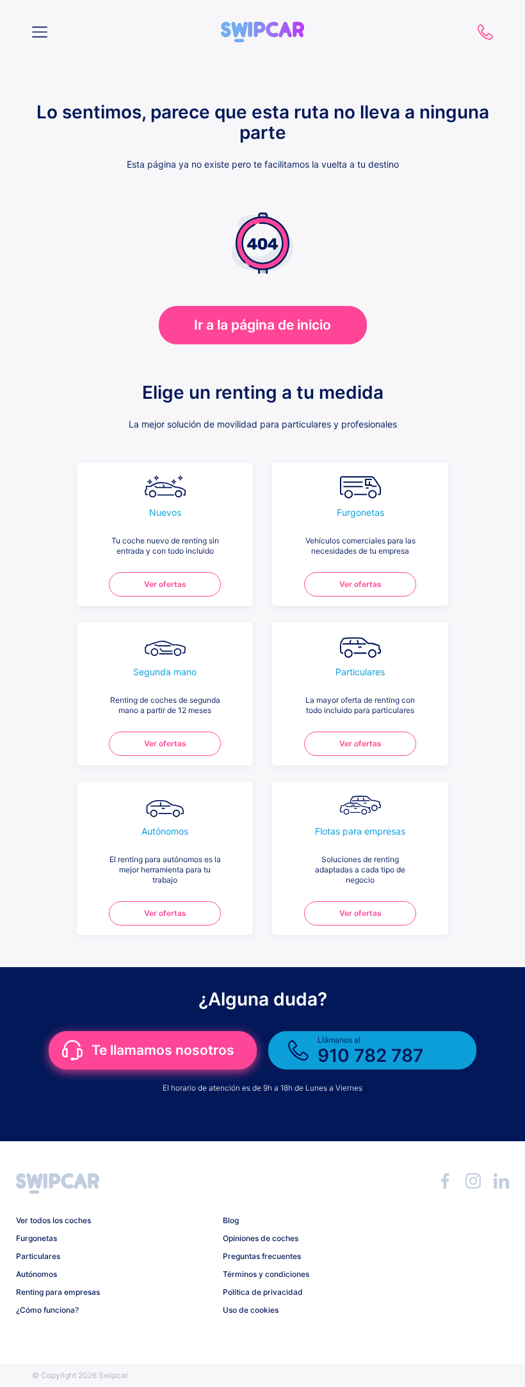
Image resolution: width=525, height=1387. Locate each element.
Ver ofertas (165, 584)
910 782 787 (485, 32)
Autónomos (36, 1274)
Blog (231, 1220)
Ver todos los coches (53, 1220)
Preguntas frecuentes (262, 1256)
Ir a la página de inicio (262, 325)
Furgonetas (36, 1238)
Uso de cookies (251, 1310)
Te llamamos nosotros (163, 1050)
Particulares (38, 1256)
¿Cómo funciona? (47, 1310)
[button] (262, 27)
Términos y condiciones (266, 1274)
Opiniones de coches (260, 1238)
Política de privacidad (263, 1292)
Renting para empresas (58, 1292)
